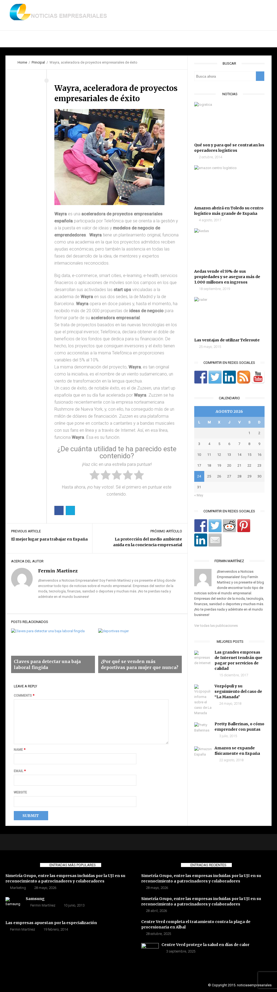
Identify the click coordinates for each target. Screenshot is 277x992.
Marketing (18, 888)
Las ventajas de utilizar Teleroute (227, 340)
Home (22, 62)
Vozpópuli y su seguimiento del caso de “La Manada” (238, 691)
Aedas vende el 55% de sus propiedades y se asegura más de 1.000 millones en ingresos (227, 277)
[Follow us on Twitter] (215, 377)
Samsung (35, 898)
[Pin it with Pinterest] (243, 525)
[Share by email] (215, 539)
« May (198, 495)
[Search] (260, 76)
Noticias (79, 39)
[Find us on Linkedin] (229, 377)
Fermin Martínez (42, 905)
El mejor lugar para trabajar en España (49, 539)
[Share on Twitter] (215, 525)
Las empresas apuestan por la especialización (51, 922)
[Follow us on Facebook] (200, 377)
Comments (24, 695)
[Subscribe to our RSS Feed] (243, 377)
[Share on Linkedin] (200, 539)
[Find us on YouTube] (258, 377)
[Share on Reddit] (229, 525)
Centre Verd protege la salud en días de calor (205, 944)
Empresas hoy (112, 39)
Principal (14, 39)
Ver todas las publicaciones (216, 626)
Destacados (47, 39)
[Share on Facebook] (200, 525)
